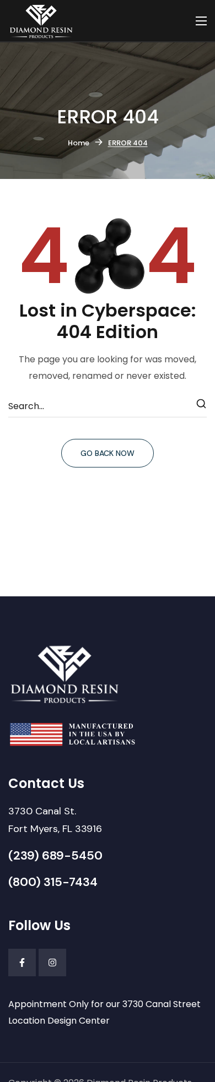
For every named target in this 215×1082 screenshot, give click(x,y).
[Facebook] (22, 962)
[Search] (202, 406)
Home (78, 143)
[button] (55, 820)
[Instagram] (52, 962)
